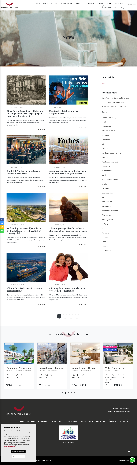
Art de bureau (106, 140)
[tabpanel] (19, 367)
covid (104, 122)
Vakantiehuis (106, 215)
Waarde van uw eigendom (85, 3)
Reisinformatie (107, 171)
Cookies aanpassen (18, 457)
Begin (38, 3)
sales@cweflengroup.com (119, 411)
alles (103, 84)
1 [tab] (62, 392)
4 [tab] (71, 392)
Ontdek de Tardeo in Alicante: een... (114, 107)
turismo (104, 242)
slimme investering (109, 117)
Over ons (100, 3)
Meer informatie (9, 446)
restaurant (105, 135)
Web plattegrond (46, 460)
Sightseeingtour (107, 202)
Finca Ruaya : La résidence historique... (116, 98)
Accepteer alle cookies (18, 451)
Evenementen (118, 3)
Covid (104, 175)
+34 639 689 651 (120, 409)
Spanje (104, 184)
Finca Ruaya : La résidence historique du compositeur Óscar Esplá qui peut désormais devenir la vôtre (25, 113)
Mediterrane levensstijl (110, 162)
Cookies (38, 460)
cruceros (105, 237)
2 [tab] (65, 392)
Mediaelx (127, 460)
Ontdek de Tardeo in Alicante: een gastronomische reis (23, 172)
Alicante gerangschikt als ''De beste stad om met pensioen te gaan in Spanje (68, 229)
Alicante (105, 148)
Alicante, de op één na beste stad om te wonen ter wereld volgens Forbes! (67, 172)
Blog (109, 3)
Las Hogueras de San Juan (111, 153)
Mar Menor (106, 233)
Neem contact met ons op (113, 7)
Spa (103, 228)
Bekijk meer (41, 129)
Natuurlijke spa (107, 220)
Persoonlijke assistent (110, 180)
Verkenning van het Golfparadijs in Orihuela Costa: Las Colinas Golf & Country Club (24, 231)
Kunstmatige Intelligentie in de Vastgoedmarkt (64, 112)
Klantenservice (107, 193)
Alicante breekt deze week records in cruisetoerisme (25, 289)
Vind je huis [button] (47, 3)
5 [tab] (74, 392)
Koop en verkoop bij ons (64, 3)
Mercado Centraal (108, 131)
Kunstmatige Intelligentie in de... (113, 102)
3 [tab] (68, 393)
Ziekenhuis (106, 166)
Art (103, 144)
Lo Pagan (105, 224)
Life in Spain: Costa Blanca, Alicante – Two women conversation (67, 289)
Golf (103, 197)
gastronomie (106, 126)
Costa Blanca (106, 188)
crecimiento (106, 251)
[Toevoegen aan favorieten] (32, 344)
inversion (105, 246)
